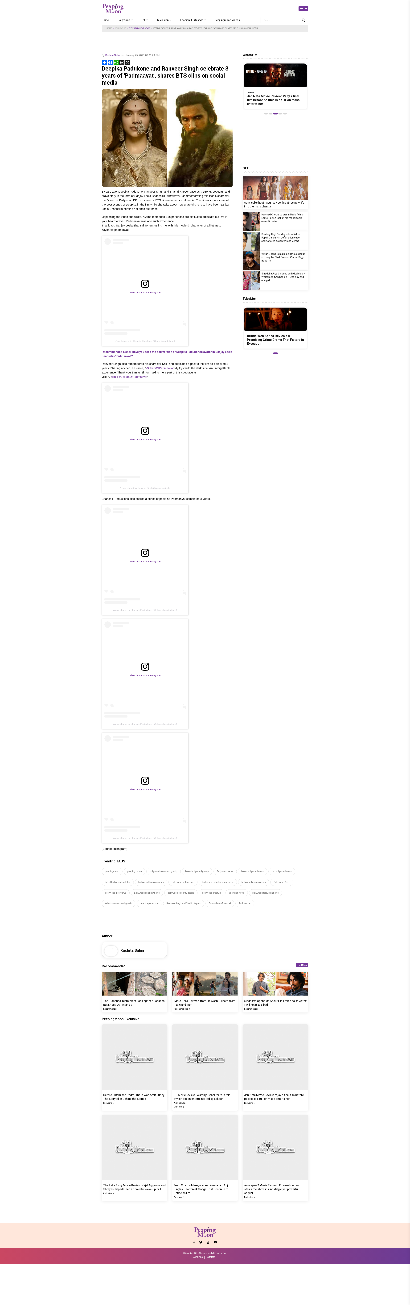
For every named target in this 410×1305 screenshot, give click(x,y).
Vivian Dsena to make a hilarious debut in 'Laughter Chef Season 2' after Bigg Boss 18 (283, 257)
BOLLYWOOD (120, 28)
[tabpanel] (275, 86)
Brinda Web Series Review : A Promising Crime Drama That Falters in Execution (275, 339)
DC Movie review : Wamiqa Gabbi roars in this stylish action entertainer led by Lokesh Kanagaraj (202, 1098)
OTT (246, 168)
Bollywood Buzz (282, 882)
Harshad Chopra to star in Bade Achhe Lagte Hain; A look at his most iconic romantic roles (282, 218)
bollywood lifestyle (211, 893)
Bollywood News (225, 871)
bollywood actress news (254, 882)
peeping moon (134, 871)
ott (143, 20)
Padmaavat (245, 903)
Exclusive (107, 1103)
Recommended (110, 1009)
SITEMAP (211, 1257)
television (163, 20)
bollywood (124, 20)
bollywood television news (265, 893)
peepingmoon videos (227, 20)
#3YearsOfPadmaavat (160, 368)
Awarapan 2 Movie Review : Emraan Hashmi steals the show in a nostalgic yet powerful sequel (271, 1189)
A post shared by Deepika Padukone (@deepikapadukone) (145, 341)
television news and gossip (118, 903)
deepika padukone (149, 903)
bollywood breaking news (151, 882)
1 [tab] (265, 113)
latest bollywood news (252, 871)
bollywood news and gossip (163, 871)
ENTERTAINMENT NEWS (139, 28)
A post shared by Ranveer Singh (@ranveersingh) (145, 488)
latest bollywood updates (117, 882)
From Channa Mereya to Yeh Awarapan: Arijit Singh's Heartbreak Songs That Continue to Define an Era (202, 1189)
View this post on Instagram (145, 292)
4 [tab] (280, 113)
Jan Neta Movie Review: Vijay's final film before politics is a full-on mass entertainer (273, 100)
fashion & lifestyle (191, 20)
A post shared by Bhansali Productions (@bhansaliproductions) (145, 610)
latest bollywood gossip (197, 871)
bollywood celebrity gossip (181, 893)
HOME (109, 28)
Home (105, 20)
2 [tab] (270, 113)
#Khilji (114, 376)
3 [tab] (275, 113)
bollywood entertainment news (218, 882)
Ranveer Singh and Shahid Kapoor (184, 903)
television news (236, 893)
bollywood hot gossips (183, 882)
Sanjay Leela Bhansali (220, 903)
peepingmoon (112, 871)
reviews (250, 92)
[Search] (303, 20)
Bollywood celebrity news (147, 893)
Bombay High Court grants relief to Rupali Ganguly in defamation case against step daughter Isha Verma (280, 238)
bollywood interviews (115, 893)
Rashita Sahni (112, 55)
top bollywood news (282, 871)
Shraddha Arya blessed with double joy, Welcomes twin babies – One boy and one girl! (283, 277)
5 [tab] (285, 113)
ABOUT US (198, 1257)
